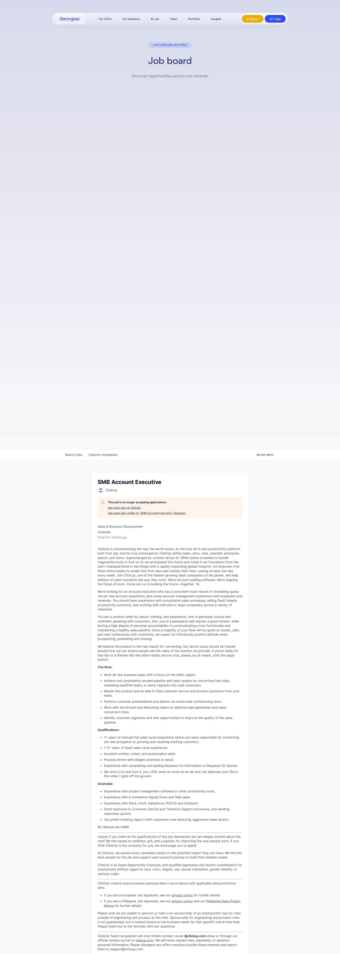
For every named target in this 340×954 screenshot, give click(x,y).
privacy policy (183, 895)
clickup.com (144, 940)
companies (103, 455)
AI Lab (155, 18)
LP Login (275, 18)
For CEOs (105, 18)
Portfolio (194, 18)
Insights (216, 18)
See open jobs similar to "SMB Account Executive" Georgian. (147, 513)
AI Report (253, 18)
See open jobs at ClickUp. (124, 507)
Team (173, 18)
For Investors (131, 18)
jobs (73, 455)
